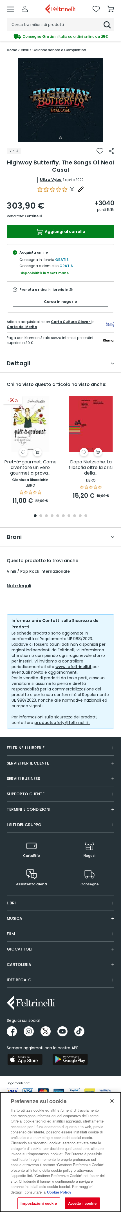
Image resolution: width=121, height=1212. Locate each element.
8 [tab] (74, 516)
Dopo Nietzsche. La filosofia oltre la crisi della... (91, 467)
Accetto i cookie (82, 1203)
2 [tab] (41, 516)
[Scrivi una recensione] (80, 189)
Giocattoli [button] (19, 949)
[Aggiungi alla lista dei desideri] (100, 151)
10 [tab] (85, 516)
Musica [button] (14, 918)
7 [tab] (69, 516)
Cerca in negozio (60, 301)
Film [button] (11, 934)
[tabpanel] (60, 100)
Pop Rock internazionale (45, 571)
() (72, 189)
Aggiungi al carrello (64, 231)
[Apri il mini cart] (111, 9)
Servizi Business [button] (23, 778)
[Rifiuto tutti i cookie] (112, 1101)
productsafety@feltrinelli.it (62, 722)
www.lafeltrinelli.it (73, 666)
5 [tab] (58, 516)
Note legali (19, 586)
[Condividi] (111, 151)
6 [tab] (63, 516)
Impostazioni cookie (39, 1203)
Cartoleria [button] (19, 964)
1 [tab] (60, 138)
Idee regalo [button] (19, 980)
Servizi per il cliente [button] (28, 763)
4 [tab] (52, 516)
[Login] (25, 8)
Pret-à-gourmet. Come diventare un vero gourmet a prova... (30, 467)
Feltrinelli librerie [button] (25, 748)
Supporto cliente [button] (25, 794)
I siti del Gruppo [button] (24, 824)
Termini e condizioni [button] (28, 809)
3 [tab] (46, 516)
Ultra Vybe (51, 179)
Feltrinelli (33, 216)
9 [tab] (80, 516)
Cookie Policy (59, 1192)
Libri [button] (11, 903)
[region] (60, 1152)
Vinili (11, 571)
